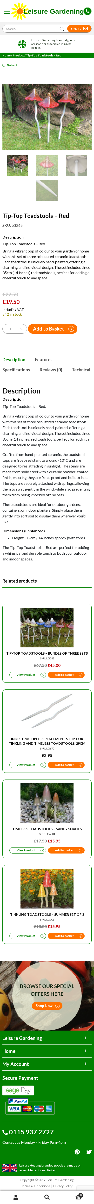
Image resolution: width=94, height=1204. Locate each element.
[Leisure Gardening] (47, 11)
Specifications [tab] (16, 369)
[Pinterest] (77, 1152)
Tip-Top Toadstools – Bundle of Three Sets (47, 653)
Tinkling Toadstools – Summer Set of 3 (47, 914)
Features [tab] (44, 359)
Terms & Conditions (35, 1186)
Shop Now (44, 1005)
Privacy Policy (63, 1186)
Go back (12, 65)
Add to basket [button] (64, 674)
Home (6, 55)
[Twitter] (89, 1152)
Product (18, 55)
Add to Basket (48, 329)
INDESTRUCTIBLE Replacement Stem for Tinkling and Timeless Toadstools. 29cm (47, 741)
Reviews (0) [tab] (51, 369)
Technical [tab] (81, 369)
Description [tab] (13, 359)
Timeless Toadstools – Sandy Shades (47, 829)
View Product (26, 674)
